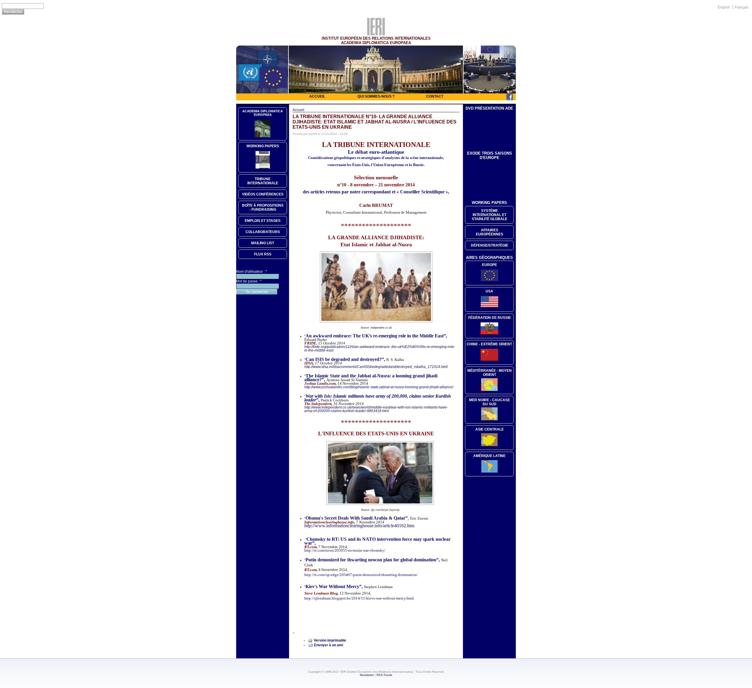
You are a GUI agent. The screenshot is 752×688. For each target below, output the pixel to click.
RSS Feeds (384, 675)
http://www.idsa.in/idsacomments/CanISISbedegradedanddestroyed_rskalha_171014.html (376, 367)
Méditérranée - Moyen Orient (489, 373)
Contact (434, 96)
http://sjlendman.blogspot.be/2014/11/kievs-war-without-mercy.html (359, 598)
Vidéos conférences (262, 194)
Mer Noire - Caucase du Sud (489, 402)
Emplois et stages (263, 221)
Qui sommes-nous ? (376, 96)
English (724, 7)
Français (741, 7)
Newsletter (367, 675)
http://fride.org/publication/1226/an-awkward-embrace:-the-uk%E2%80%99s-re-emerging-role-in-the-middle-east (379, 348)
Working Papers (262, 146)
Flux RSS (262, 254)
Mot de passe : (249, 281)
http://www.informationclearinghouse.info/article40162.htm (359, 525)
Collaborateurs (263, 232)
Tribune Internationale (262, 181)
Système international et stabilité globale (489, 215)
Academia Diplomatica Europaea (262, 112)
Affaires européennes (489, 232)
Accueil (317, 96)
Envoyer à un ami (328, 645)
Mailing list (262, 243)
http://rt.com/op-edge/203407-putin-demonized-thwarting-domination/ (361, 575)
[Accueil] (376, 33)
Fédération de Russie (489, 318)
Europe (489, 265)
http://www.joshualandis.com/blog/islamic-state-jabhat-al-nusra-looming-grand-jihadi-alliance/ (378, 387)
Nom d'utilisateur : (251, 271)
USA (489, 291)
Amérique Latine (489, 456)
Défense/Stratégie (489, 245)
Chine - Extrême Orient (489, 344)
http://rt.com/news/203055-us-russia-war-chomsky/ (344, 550)
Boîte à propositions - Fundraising (262, 207)
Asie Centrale (489, 429)
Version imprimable (330, 640)
